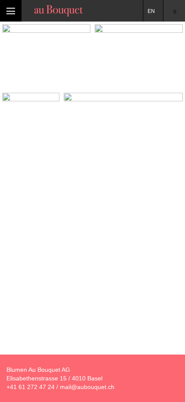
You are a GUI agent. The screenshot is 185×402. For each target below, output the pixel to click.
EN (151, 11)
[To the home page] (58, 11)
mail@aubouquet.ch (87, 386)
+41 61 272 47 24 (30, 386)
